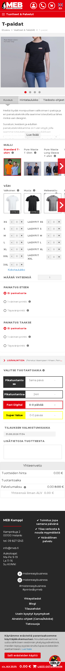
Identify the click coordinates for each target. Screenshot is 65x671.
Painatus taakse (17, 322)
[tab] (29, 100)
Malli (8, 145)
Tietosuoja (32, 624)
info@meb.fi (11, 548)
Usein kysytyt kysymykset (32, 613)
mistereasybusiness (34, 573)
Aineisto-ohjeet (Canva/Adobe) (32, 618)
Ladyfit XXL (33, 257)
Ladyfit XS (35, 221)
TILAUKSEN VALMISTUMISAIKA (27, 427)
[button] (25, 92)
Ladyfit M (35, 235)
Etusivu (6, 30)
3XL (5, 264)
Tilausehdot (33, 608)
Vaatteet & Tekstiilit (24, 30)
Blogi (32, 603)
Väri (7, 186)
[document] (33, 646)
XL (5, 249)
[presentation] (61, 166)
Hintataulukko (29, 100)
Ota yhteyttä (42, 5)
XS (5, 221)
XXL (5, 256)
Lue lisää (27, 649)
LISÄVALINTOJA (15, 360)
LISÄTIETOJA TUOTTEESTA (24, 441)
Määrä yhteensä (17, 277)
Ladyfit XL (35, 249)
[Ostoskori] (51, 5)
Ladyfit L (35, 242)
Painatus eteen (16, 287)
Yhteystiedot (32, 598)
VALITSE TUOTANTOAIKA (22, 370)
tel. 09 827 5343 (13, 541)
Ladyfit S (35, 228)
